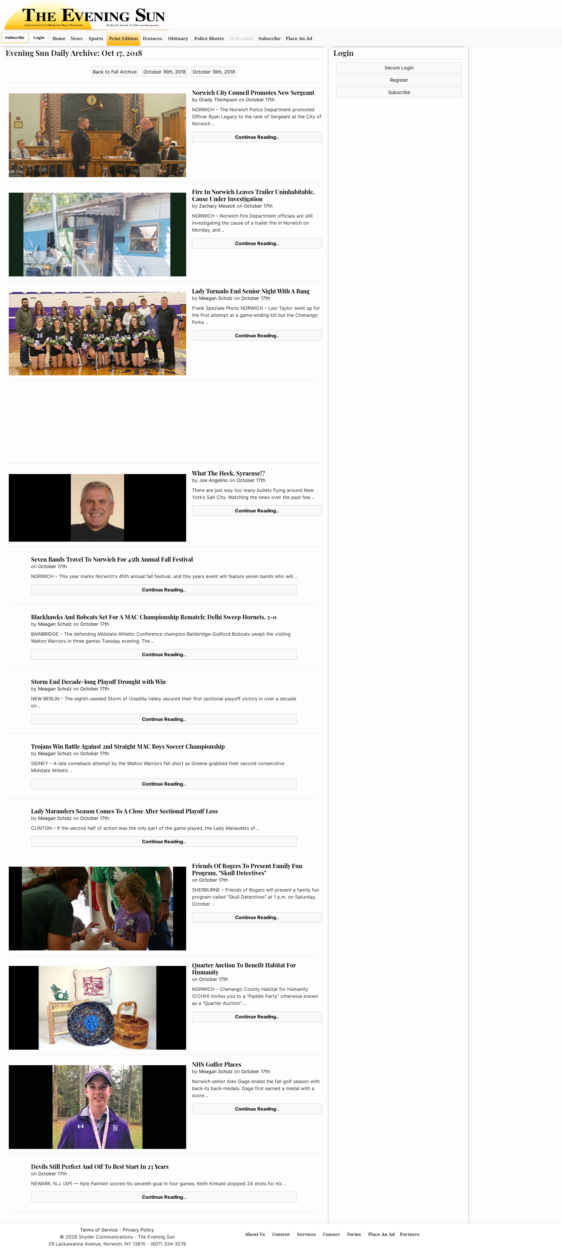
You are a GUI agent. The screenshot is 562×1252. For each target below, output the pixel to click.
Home (59, 38)
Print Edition (123, 38)
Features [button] (152, 38)
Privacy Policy (138, 1230)
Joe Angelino (213, 480)
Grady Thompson (218, 99)
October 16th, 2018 (164, 72)
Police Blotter (209, 38)
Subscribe (14, 37)
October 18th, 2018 (214, 72)
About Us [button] (255, 1234)
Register (399, 80)
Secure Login (399, 68)
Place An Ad (299, 38)
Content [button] (281, 1234)
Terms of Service (99, 1230)
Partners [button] (410, 1234)
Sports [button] (96, 38)
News (77, 38)
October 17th (260, 99)
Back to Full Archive (115, 72)
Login (38, 37)
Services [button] (307, 1234)
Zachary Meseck (217, 206)
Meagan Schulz (216, 298)
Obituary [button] (178, 38)
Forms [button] (354, 1234)
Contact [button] (332, 1234)
